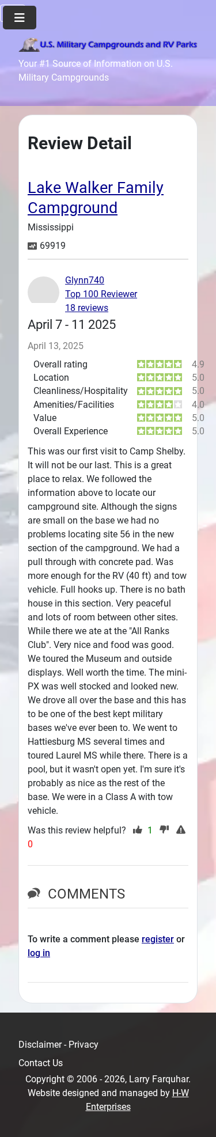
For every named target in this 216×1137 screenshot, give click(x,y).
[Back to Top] (196, 1116)
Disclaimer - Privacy (58, 1044)
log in (39, 953)
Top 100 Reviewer (101, 294)
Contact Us (40, 1063)
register (158, 939)
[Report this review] (182, 830)
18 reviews (86, 307)
